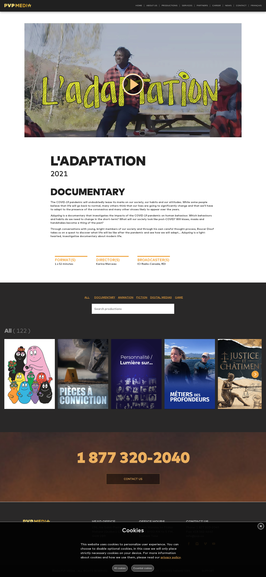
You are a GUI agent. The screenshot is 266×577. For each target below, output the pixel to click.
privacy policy (170, 557)
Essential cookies (142, 568)
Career (216, 5)
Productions (170, 5)
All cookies (120, 568)
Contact (241, 5)
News (228, 5)
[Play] (133, 84)
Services (187, 5)
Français (256, 5)
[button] (29, 374)
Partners (202, 5)
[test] (259, 374)
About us (151, 5)
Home (139, 5)
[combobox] (133, 308)
